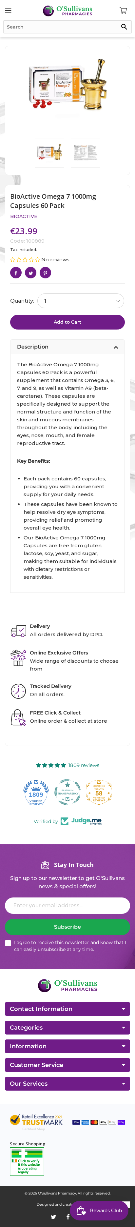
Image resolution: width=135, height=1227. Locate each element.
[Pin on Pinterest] (45, 272)
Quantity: (22, 301)
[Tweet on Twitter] (30, 272)
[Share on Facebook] (16, 272)
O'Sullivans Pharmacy (57, 1193)
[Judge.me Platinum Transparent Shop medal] (36, 792)
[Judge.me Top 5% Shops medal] (99, 792)
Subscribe (67, 927)
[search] (67, 26)
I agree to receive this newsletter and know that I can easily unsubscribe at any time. (70, 945)
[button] (25, 259)
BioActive (23, 216)
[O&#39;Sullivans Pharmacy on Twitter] (53, 1217)
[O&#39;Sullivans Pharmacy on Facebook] (67, 1217)
